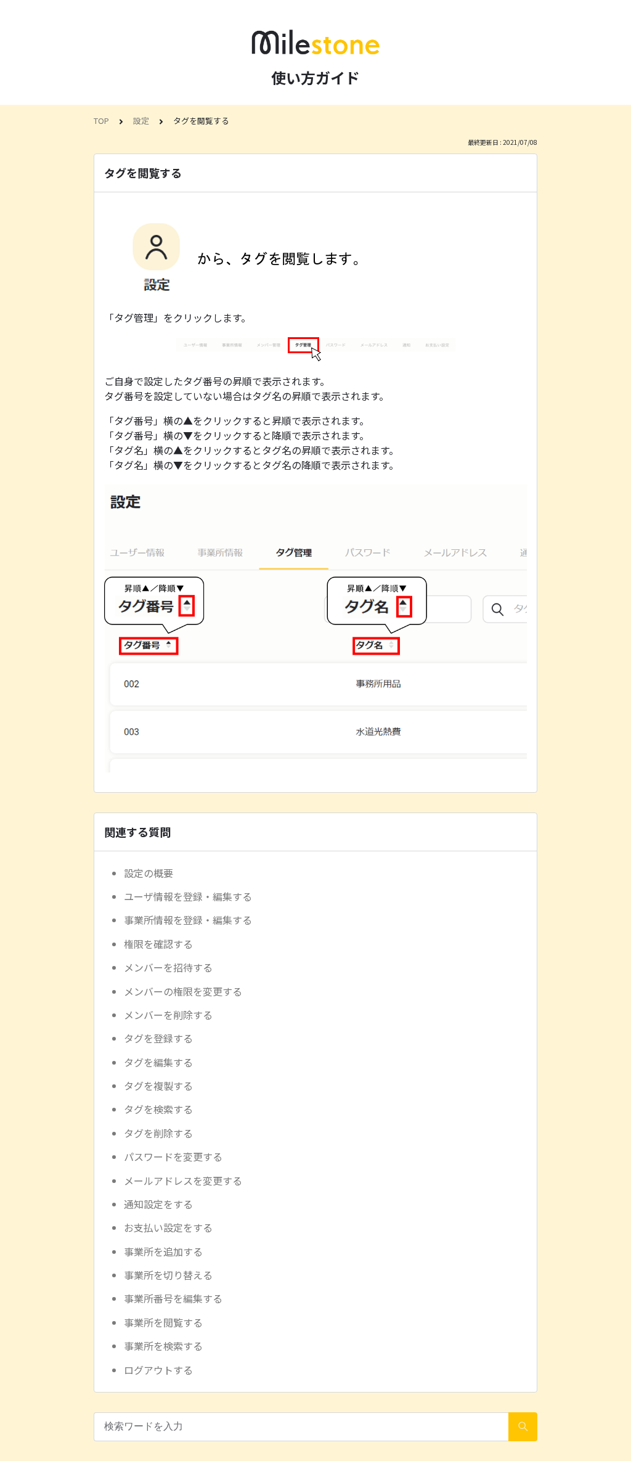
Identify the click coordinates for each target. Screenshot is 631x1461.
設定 (141, 120)
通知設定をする (158, 1204)
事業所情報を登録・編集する (188, 919)
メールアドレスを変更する (183, 1180)
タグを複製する (158, 1085)
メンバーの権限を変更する (183, 991)
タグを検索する (158, 1109)
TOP (101, 120)
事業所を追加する (163, 1251)
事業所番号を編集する (173, 1298)
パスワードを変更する (173, 1156)
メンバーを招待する (168, 967)
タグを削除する (158, 1133)
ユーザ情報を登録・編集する (188, 896)
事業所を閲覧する (163, 1322)
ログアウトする (158, 1369)
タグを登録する (158, 1038)
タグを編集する (158, 1062)
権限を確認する (158, 943)
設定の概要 (148, 873)
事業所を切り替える (168, 1274)
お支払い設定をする (168, 1227)
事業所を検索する (163, 1345)
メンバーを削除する (168, 1014)
